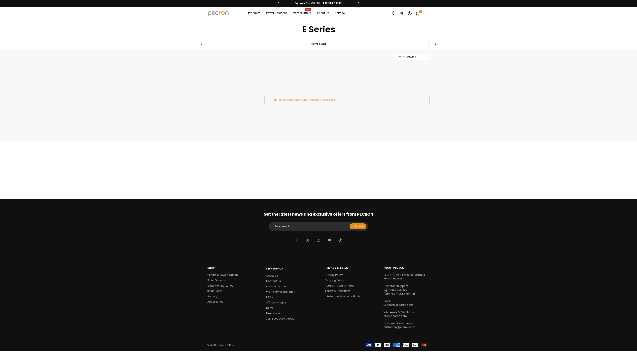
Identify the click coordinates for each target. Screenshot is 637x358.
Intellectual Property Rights (343, 296)
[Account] (409, 13)
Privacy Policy (334, 275)
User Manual (274, 313)
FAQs (269, 297)
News (269, 308)
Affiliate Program (277, 302)
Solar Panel (214, 291)
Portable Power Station (222, 275)
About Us (323, 13)
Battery (212, 296)
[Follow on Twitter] (307, 240)
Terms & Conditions (337, 291)
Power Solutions (276, 13)
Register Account (277, 286)
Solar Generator (218, 280)
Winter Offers (302, 11)
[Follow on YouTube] (329, 240)
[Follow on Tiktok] (340, 240)
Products (254, 13)
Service (340, 13)
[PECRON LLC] (318, 3)
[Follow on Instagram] (318, 240)
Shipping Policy (334, 280)
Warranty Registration (280, 292)
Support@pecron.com (398, 305)
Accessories (215, 302)
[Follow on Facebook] (297, 240)
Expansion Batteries (220, 286)
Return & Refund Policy (339, 286)
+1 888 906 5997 (398, 290)
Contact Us (273, 281)
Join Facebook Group (280, 319)
